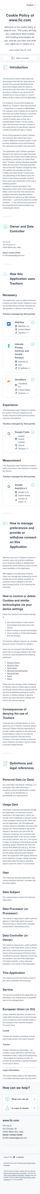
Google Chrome (13, 662)
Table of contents (22, 58)
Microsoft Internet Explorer (17, 670)
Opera (9, 678)
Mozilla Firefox (13, 665)
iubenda (27, 1175)
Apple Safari (12, 668)
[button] (31, 5)
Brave (9, 676)
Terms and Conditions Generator (14, 1175)
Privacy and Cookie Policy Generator (15, 1173)
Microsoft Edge (13, 673)
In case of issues (20, 1108)
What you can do (20, 1099)
